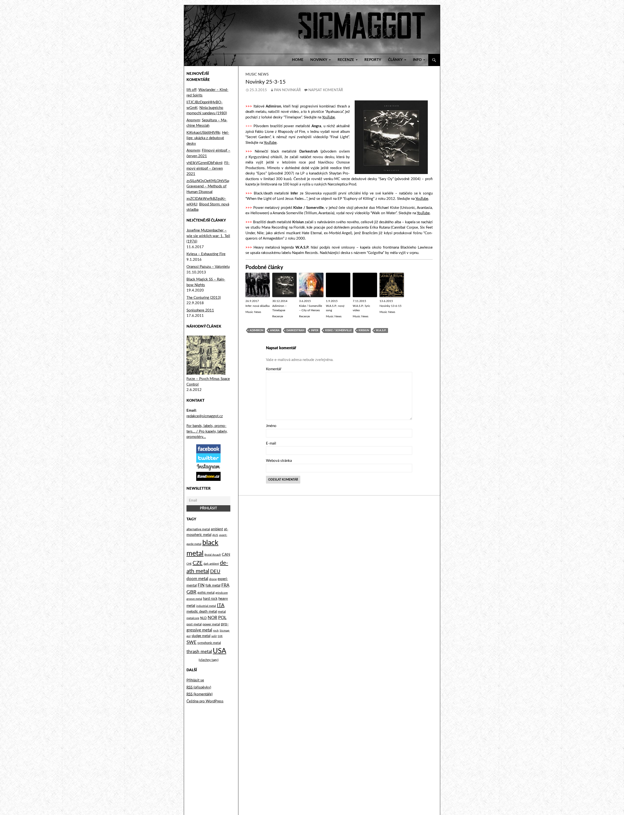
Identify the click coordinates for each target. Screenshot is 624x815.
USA (219, 651)
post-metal (194, 624)
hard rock (210, 599)
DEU (215, 571)
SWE (191, 642)
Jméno (271, 426)
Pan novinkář (287, 90)
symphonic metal (209, 642)
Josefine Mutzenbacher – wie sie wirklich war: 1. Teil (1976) (208, 236)
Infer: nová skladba (257, 305)
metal (222, 611)
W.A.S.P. (381, 330)
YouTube (328, 117)
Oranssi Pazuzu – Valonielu (208, 267)
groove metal (194, 599)
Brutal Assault (213, 554)
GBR (191, 592)
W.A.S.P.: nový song (335, 308)
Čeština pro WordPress (205, 701)
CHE (189, 564)
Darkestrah (295, 330)
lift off (191, 90)
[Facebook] (208, 448)
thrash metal (199, 652)
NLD (203, 618)
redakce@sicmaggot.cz (204, 416)
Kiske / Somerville (338, 330)
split (214, 636)
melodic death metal (201, 611)
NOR (212, 617)
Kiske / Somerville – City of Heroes (310, 308)
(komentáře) (199, 694)
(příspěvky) (198, 687)
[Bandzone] (208, 476)
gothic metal (205, 592)
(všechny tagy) (208, 660)
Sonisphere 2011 (200, 310)
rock (216, 630)
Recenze (277, 316)
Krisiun (364, 330)
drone (213, 579)
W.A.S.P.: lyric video (361, 308)
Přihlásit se (195, 680)
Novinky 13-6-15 (390, 305)
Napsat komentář (325, 90)
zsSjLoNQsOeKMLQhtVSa (207, 181)
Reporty (372, 60)
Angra (275, 330)
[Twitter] (208, 458)
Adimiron (256, 330)
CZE (198, 563)
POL (222, 617)
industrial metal (206, 605)
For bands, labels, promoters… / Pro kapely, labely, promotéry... (206, 431)
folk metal (212, 585)
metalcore (192, 618)
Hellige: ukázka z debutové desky (207, 138)
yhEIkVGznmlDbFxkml (204, 163)
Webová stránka (279, 461)
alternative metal (198, 529)
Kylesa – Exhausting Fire (205, 254)
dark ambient (211, 564)
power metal (211, 624)
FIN (201, 585)
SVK (220, 636)
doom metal (197, 579)
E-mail (271, 443)
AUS (215, 535)
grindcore (221, 592)
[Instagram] (208, 467)
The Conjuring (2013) (203, 298)
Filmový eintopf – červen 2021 (208, 168)
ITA (220, 605)
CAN (226, 554)
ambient (217, 529)
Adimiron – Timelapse (279, 308)
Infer (314, 330)
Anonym (193, 120)
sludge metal (201, 636)
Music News (257, 74)
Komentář (273, 369)
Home (297, 60)
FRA (225, 585)
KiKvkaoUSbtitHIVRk (203, 133)
